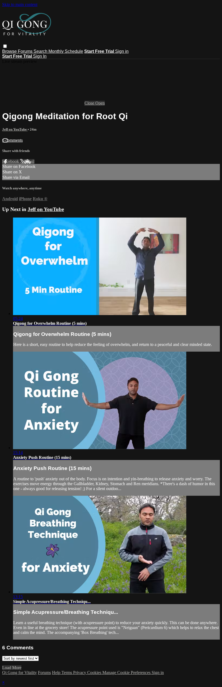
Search (41, 51)
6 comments (12, 140)
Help (56, 672)
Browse (10, 51)
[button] (5, 46)
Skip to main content (19, 4)
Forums (26, 51)
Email (29, 161)
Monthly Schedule (65, 51)
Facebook (11, 161)
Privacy (80, 672)
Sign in (122, 51)
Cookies (94, 672)
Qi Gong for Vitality (19, 672)
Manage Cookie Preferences (127, 672)
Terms (67, 672)
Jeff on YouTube (15, 129)
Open (100, 103)
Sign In (40, 56)
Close (89, 103)
